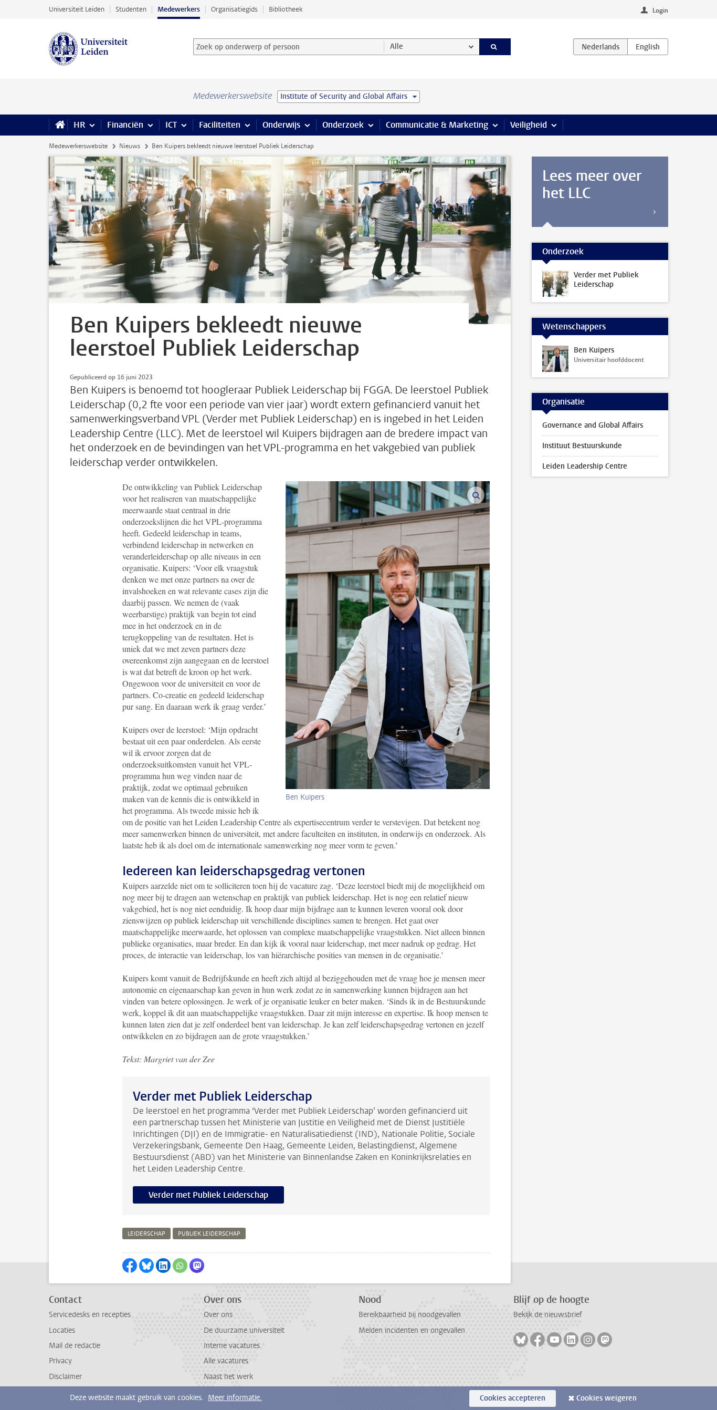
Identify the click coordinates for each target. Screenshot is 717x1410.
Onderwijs (281, 124)
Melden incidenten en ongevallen (411, 1330)
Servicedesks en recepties (90, 1315)
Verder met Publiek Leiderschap (208, 1194)
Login (660, 10)
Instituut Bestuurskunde (582, 446)
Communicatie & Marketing (437, 124)
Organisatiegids (234, 9)
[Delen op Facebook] (129, 1265)
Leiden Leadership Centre (584, 466)
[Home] (58, 125)
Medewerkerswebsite (78, 146)
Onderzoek (343, 124)
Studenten (130, 9)
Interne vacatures (232, 1346)
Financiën (125, 124)
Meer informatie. (235, 1398)
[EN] (647, 46)
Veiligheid (528, 124)
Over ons (218, 1315)
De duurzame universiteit (244, 1330)
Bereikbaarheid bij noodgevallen (409, 1315)
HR (79, 124)
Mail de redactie (74, 1346)
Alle (396, 46)
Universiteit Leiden (76, 9)
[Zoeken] (495, 46)
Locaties (62, 1330)
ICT (171, 124)
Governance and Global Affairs (592, 425)
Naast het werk (228, 1377)
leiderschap (146, 1234)
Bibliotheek (286, 9)
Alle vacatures (226, 1361)
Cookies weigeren (606, 1398)
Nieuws (129, 146)
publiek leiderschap (209, 1234)
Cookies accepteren (512, 1398)
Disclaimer (65, 1377)
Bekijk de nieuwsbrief (547, 1315)
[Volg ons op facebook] (537, 1339)
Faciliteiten (219, 124)
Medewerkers (178, 9)
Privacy (60, 1361)
